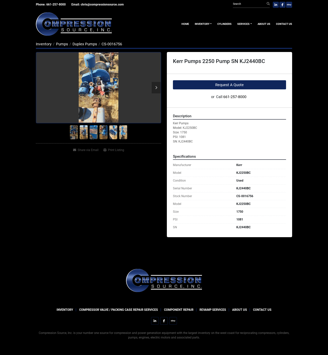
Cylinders (224, 23)
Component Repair (178, 310)
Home (185, 23)
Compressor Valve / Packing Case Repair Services (118, 310)
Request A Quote (229, 85)
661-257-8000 (56, 4)
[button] (203, 24)
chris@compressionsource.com (102, 4)
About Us (264, 23)
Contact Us (284, 23)
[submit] (268, 4)
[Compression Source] (164, 280)
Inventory (202, 23)
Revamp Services (212, 310)
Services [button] (243, 23)
